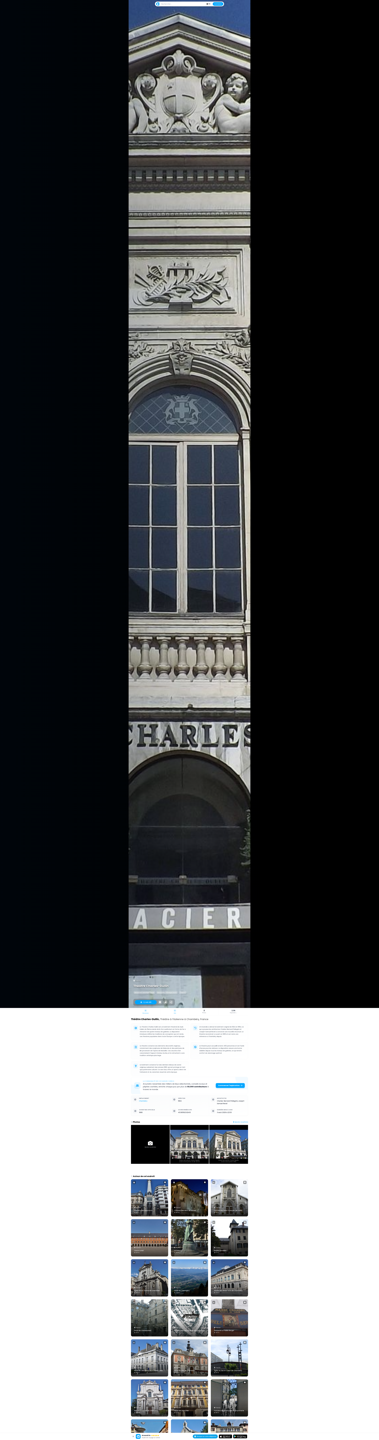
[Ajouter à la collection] (160, 1002)
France (138, 980)
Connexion (218, 4)
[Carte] (165, 1002)
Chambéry (143, 1101)
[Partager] (171, 1002)
